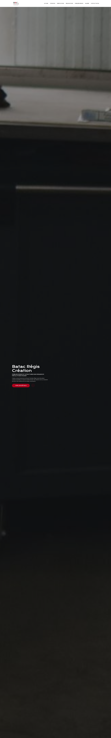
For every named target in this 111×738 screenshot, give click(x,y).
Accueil (46, 3)
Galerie (87, 3)
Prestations (60, 3)
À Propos (52, 3)
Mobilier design (79, 3)
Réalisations (69, 3)
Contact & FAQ (95, 3)
